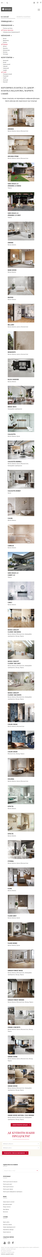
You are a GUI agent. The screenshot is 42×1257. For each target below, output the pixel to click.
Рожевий (5, 76)
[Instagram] (37, 3)
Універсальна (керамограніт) (11, 32)
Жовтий (5, 82)
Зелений (5, 80)
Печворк (5, 54)
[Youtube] (34, 3)
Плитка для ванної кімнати (10, 1181)
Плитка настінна (7, 28)
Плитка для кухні (7, 1184)
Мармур (5, 44)
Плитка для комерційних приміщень (12, 1191)
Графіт (5, 70)
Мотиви (5, 52)
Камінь (5, 42)
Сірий (4, 78)
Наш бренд (6, 1209)
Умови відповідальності (9, 1227)
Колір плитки (6, 57)
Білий (4, 62)
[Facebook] (41, 3)
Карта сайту (6, 1222)
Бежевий (5, 60)
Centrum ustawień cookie (7, 1254)
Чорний (5, 66)
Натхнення (5, 35)
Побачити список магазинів (14, 1153)
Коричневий (6, 64)
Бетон (4, 38)
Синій (4, 72)
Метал (5, 46)
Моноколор (6, 50)
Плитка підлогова (8, 30)
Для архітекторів (7, 1204)
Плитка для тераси (8, 1189)
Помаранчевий (7, 74)
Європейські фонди (8, 1229)
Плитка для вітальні (8, 1186)
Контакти (5, 1211)
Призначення (6, 25)
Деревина (6, 40)
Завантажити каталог (8, 1201)
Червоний (6, 68)
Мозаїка (5, 48)
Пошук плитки (23, 17)
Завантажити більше (20, 1125)
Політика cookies (7, 1224)
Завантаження (7, 1232)
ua (2, 2)
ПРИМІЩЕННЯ (6, 21)
